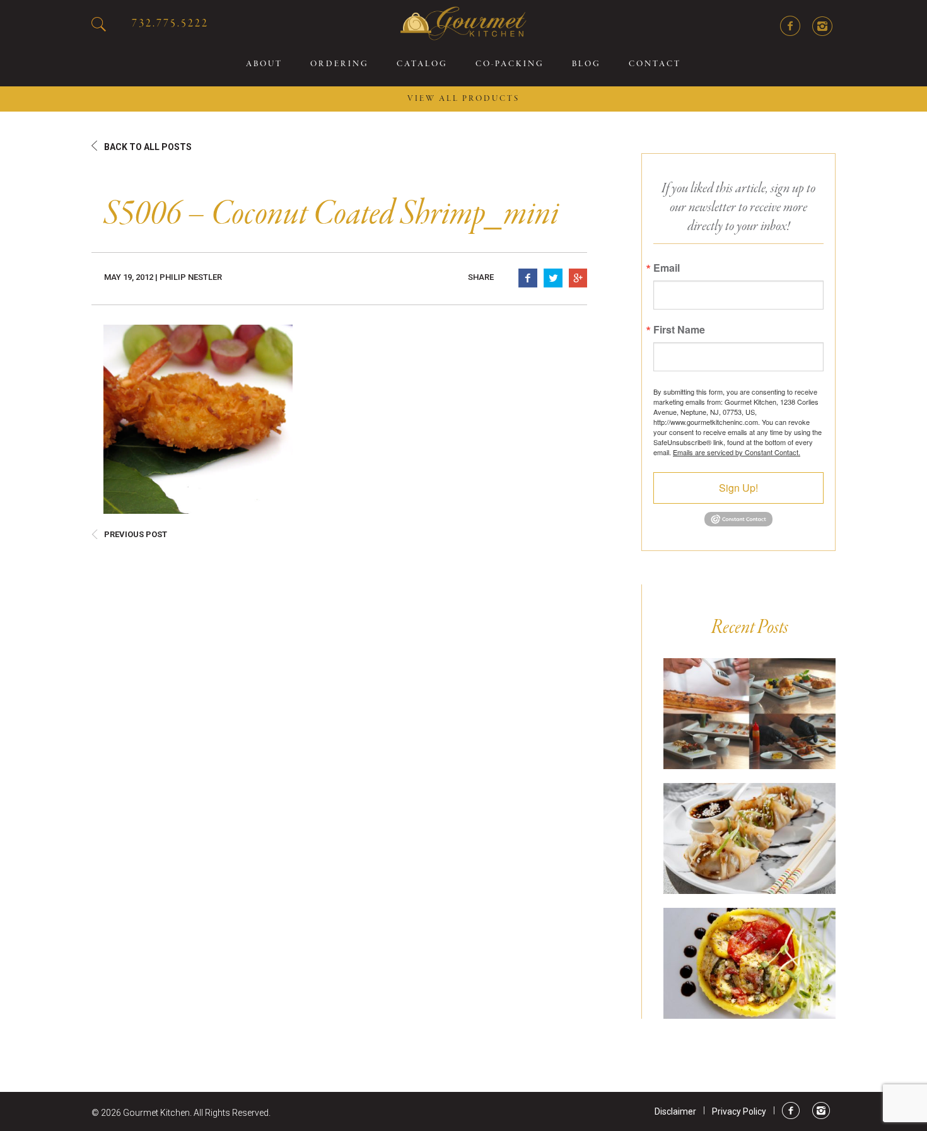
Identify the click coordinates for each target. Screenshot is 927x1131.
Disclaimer (675, 1111)
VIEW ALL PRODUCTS (463, 99)
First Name (679, 330)
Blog (586, 64)
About (264, 64)
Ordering (339, 64)
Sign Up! (738, 487)
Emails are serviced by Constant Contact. (736, 452)
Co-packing (509, 64)
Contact (655, 64)
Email (666, 268)
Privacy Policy (739, 1111)
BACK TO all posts (148, 147)
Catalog (422, 64)
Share (481, 277)
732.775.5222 (170, 24)
